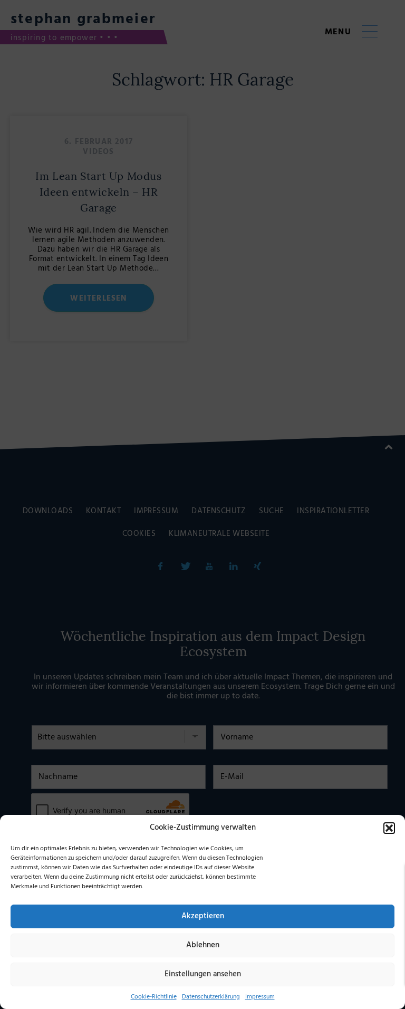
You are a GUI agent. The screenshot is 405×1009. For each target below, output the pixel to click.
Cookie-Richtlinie (154, 997)
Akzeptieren (202, 916)
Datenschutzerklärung (211, 997)
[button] (389, 828)
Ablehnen (202, 945)
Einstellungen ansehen (203, 974)
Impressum (260, 997)
